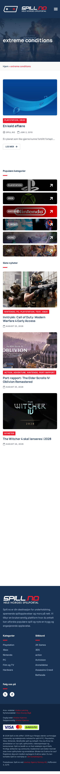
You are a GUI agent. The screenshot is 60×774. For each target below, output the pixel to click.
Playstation (11, 120)
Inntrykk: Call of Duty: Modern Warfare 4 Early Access (24, 319)
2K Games (40, 644)
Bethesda (40, 675)
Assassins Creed (44, 669)
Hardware (8, 669)
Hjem (5, 66)
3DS (37, 649)
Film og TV (8, 665)
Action (8, 372)
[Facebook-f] (12, 694)
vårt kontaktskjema (34, 756)
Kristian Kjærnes (20, 717)
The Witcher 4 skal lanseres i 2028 (27, 438)
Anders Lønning (21, 710)
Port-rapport (47, 372)
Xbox (22, 120)
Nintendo (9, 311)
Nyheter (9, 433)
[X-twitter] (5, 694)
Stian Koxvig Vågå (23, 713)
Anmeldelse (41, 665)
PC (17, 311)
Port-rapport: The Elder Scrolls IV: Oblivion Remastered (26, 380)
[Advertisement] (30, 480)
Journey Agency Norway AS (35, 762)
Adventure (20, 372)
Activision (40, 659)
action (38, 655)
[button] (56, 9)
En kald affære (14, 125)
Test (38, 311)
